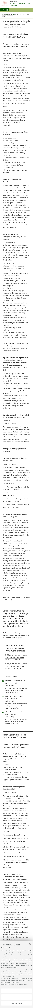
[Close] (30, 944)
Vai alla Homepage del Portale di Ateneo (5, 4)
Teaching (10, 15)
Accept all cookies (16, 1003)
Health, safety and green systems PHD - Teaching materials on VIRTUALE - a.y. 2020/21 (16, 657)
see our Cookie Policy (20, 984)
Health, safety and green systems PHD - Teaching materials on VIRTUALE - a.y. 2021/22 (16, 666)
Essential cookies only (17, 991)
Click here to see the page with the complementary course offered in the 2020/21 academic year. (16, 635)
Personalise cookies (16, 997)
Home (4, 15)
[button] (4, 9)
